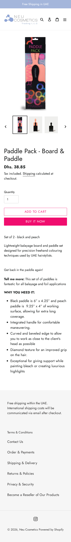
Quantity (9, 192)
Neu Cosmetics (28, 529)
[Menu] (65, 19)
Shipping (29, 173)
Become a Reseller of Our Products (33, 494)
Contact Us (15, 441)
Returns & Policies (20, 473)
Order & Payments (20, 452)
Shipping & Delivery (22, 462)
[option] (20, 125)
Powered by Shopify (51, 529)
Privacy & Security (20, 484)
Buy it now (35, 221)
